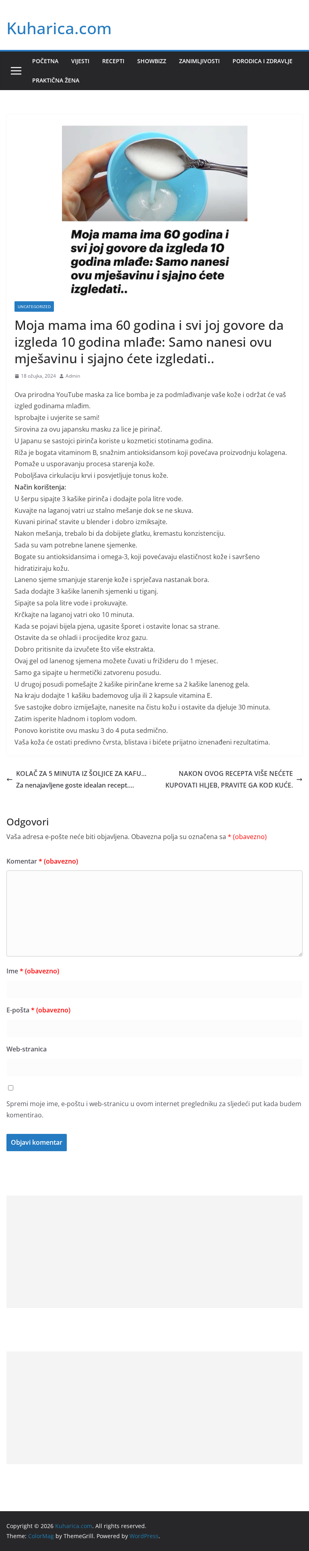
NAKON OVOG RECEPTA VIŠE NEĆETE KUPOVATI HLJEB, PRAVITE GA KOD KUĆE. (229, 779)
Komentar (42, 861)
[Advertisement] (154, 1251)
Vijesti (80, 61)
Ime (32, 971)
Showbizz (151, 61)
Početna (45, 61)
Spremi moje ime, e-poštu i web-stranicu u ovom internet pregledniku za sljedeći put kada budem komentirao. (153, 1109)
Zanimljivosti (199, 61)
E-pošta (38, 1010)
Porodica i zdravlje (263, 61)
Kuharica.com (59, 28)
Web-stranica (26, 1049)
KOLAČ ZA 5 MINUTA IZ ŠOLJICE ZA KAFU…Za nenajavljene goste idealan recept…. (81, 779)
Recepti (113, 61)
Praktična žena (55, 80)
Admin (73, 375)
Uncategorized (34, 306)
